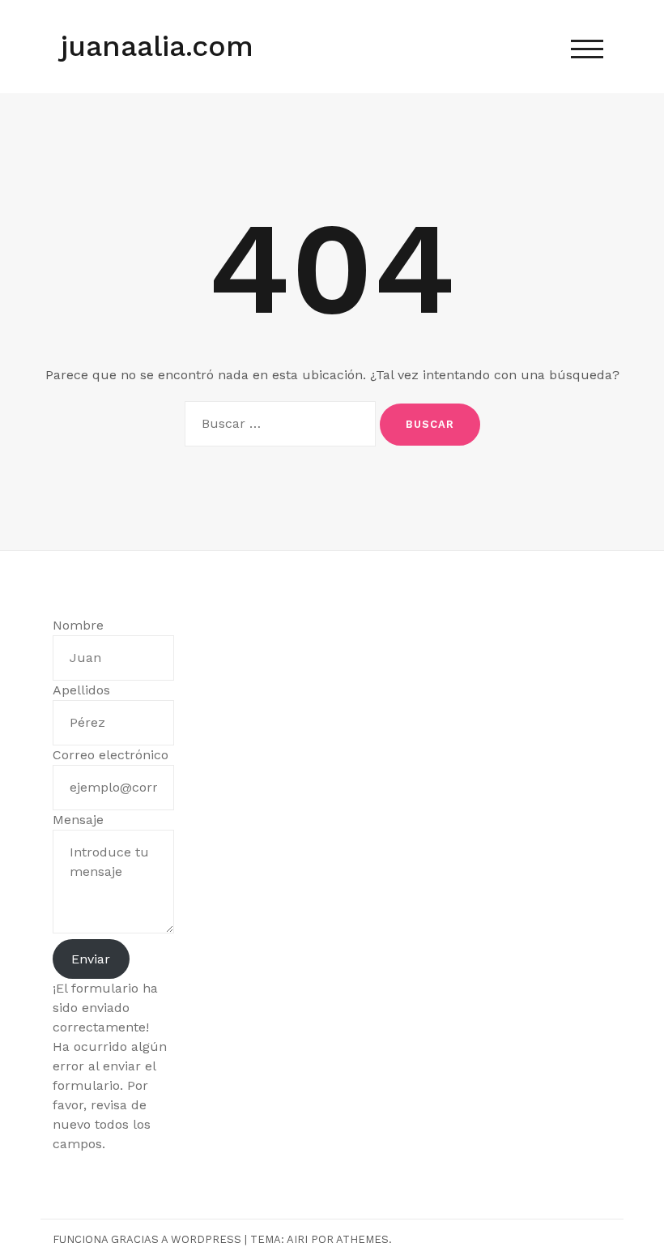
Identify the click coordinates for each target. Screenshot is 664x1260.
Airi (297, 1239)
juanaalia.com (157, 46)
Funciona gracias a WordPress (147, 1239)
